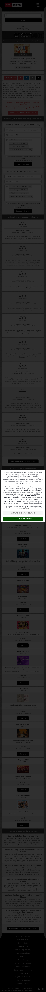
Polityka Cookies (23, 508)
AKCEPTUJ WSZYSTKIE (23, 518)
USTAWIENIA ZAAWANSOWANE (23, 513)
